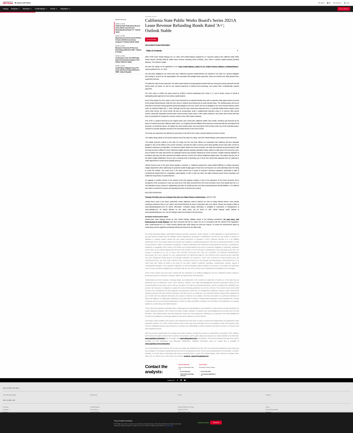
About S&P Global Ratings (9, 395)
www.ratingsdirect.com (188, 338)
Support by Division (183, 409)
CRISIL (180, 395)
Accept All (216, 422)
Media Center (93, 395)
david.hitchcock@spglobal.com (187, 374)
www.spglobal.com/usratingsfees (157, 344)
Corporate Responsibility (271, 409)
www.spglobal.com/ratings (155, 338)
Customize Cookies (203, 422)
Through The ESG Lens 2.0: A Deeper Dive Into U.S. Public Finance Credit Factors (175, 197)
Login (347, 3)
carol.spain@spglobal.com (208, 374)
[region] (176, 422)
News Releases (94, 409)
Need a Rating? (343, 9)
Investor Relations (94, 407)
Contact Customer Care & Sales (186, 407)
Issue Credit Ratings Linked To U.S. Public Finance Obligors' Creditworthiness (208, 67)
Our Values (5, 407)
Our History (6, 409)
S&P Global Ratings (11, 388)
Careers (267, 407)
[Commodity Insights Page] (178, 380)
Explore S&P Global (24, 3)
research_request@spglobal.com (196, 356)
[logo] (8, 3)
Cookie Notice (170, 425)
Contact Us (338, 3)
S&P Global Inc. (9, 400)
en (330, 3)
